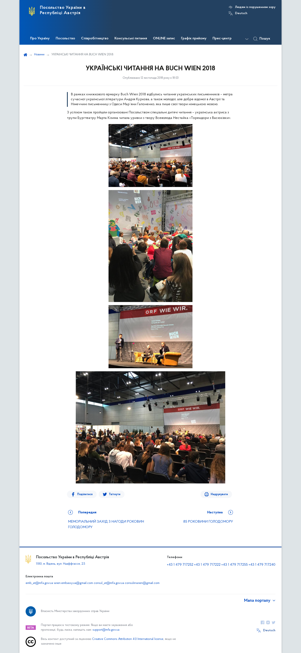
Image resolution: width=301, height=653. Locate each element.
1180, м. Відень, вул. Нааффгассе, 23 (60, 563)
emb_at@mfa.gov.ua (39, 583)
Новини (39, 54)
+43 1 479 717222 (207, 565)
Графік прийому (194, 38)
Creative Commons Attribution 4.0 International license (127, 639)
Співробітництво (95, 38)
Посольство (65, 38)
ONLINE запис (164, 38)
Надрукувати (219, 494)
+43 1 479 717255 (234, 565)
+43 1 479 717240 (262, 565)
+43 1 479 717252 (180, 565)
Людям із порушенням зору (255, 7)
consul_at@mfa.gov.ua (109, 583)
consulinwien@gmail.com (142, 583)
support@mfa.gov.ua (106, 629)
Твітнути (114, 494)
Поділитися (85, 494)
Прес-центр (222, 38)
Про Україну (40, 38)
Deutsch (241, 13)
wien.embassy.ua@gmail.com (73, 583)
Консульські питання (130, 38)
